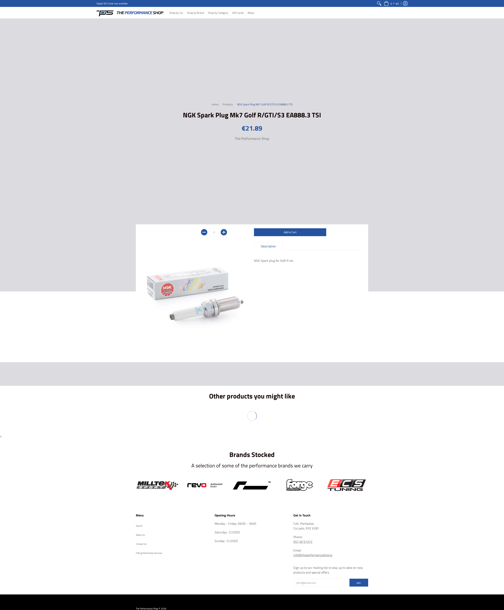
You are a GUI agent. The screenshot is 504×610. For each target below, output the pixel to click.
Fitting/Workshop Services (149, 553)
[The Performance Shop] (129, 12)
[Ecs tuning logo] (346, 485)
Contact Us (141, 544)
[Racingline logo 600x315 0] (252, 485)
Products (228, 104)
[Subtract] (204, 232)
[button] (391, 3)
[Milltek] (157, 485)
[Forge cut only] (299, 485)
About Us (140, 535)
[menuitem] (379, 3)
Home (215, 104)
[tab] (268, 246)
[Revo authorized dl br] (204, 485)
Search (139, 526)
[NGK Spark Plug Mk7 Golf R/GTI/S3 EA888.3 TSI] (195, 297)
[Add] (224, 232)
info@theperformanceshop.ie (312, 555)
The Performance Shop (252, 138)
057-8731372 (302, 541)
